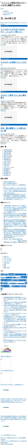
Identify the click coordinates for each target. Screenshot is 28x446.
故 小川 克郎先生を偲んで (10, 183)
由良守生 (10, 212)
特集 (5, 266)
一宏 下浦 (6, 161)
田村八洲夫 (4, 68)
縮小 (10, 286)
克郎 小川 (6, 164)
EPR (2, 274)
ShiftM (11, 274)
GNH (6, 275)
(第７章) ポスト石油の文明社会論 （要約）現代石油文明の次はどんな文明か (15, 240)
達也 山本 (6, 157)
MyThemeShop (9, 444)
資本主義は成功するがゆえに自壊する (14, 327)
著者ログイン (7, 14)
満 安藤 (6, 170)
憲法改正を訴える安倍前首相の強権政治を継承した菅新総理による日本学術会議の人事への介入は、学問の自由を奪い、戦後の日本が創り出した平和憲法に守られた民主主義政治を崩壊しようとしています (15, 223)
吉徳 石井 (6, 153)
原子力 (5, 283)
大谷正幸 (3, 101)
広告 (5, 264)
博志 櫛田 (6, 169)
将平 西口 (6, 173)
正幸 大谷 (6, 154)
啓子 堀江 (6, 175)
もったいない (20, 275)
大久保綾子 (7, 172)
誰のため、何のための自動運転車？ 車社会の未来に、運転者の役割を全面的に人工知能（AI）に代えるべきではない (15, 335)
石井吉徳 (3, 134)
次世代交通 (13, 283)
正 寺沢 (6, 165)
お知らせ (6, 256)
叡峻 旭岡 (6, 159)
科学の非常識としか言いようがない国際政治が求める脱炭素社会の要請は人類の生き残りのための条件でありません (15, 215)
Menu (2, 8)
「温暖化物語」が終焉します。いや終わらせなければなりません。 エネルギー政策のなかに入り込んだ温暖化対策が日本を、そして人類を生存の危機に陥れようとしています (15, 209)
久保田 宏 (6, 149)
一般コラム (7, 262)
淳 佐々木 (6, 162)
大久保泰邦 (4, 35)
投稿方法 (6, 11)
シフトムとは (7, 261)
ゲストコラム (7, 258)
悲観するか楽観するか (10, 181)
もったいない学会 (8, 12)
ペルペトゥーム (8, 167)
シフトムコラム (8, 259)
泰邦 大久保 (7, 156)
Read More (3, 44)
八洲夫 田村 (7, 151)
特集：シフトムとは (21, 283)
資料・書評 (7, 267)
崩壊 (9, 283)
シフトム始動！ (11, 277)
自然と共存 (16, 286)
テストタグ (18, 277)
